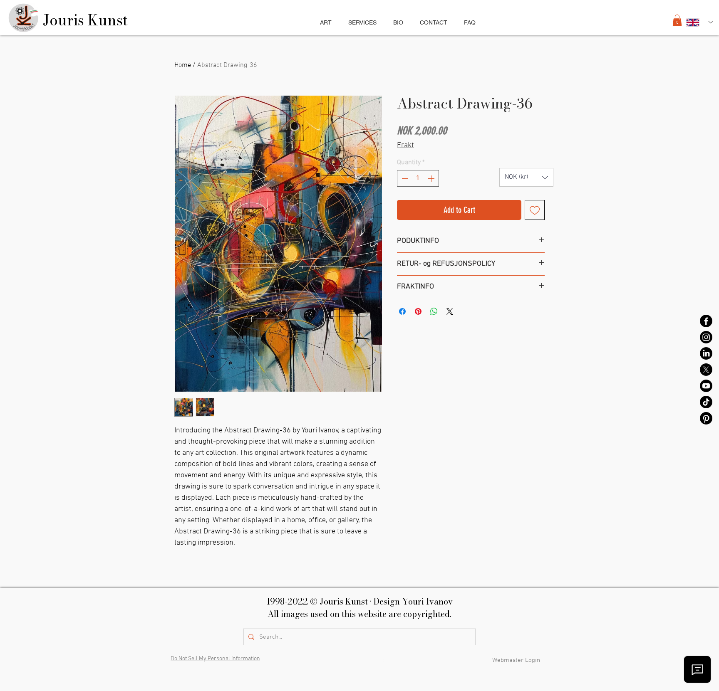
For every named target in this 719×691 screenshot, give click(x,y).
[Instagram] (706, 337)
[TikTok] (706, 402)
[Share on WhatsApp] (434, 311)
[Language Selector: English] (699, 22)
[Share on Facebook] (402, 311)
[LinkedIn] (706, 353)
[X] (706, 369)
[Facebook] (706, 321)
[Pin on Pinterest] (418, 311)
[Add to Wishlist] (535, 210)
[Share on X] (450, 311)
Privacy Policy (369, 660)
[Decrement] (404, 178)
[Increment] (432, 178)
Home (182, 65)
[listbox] (526, 177)
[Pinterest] (706, 418)
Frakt (405, 145)
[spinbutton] (418, 178)
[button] (362, 22)
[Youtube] (706, 386)
